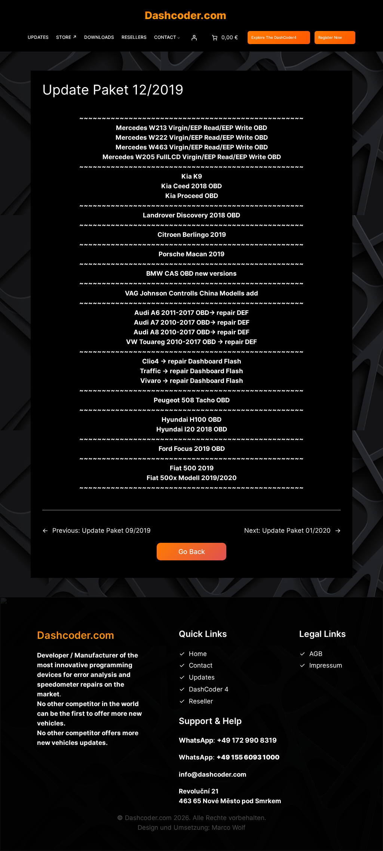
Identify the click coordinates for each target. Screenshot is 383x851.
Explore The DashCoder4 (274, 37)
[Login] (194, 37)
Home (198, 653)
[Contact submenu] (178, 37)
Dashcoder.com (185, 15)
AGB (315, 653)
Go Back (191, 552)
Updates (202, 677)
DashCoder (206, 689)
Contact (200, 665)
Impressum (325, 665)
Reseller (201, 701)
